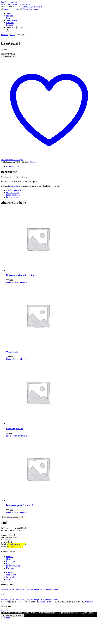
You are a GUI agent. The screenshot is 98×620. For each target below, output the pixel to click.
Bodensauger (6, 589)
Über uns (10, 568)
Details (24, 282)
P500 (47, 589)
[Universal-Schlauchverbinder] (51, 239)
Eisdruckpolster (14, 428)
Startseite (4, 35)
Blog (8, 563)
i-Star (42, 589)
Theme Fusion (45, 602)
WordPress (88, 602)
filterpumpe (34, 589)
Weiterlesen (19, 615)
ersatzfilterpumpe (22, 589)
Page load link (7, 610)
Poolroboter (54, 589)
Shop (12, 35)
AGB (8, 579)
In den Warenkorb (8, 56)
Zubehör (33, 162)
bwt (13, 589)
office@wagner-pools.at (32, 7)
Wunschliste (11, 577)
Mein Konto (11, 575)
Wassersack (12, 352)
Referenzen (10, 561)
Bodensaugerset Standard (19, 505)
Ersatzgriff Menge (8, 54)
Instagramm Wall (13, 566)
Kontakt (9, 572)
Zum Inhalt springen (9, 2)
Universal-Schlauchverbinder (21, 275)
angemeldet (13, 186)
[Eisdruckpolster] (51, 392)
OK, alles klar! (7, 615)
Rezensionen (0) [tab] (12, 166)
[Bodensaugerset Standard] (51, 469)
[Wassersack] (51, 316)
